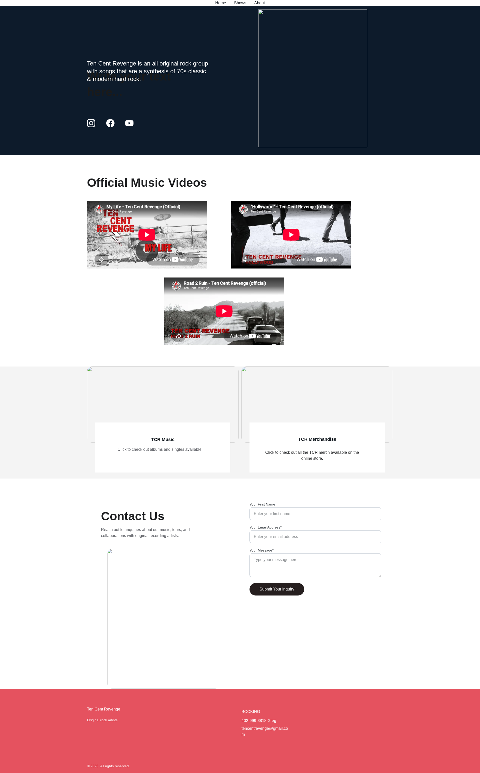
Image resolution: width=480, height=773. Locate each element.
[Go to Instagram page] (93, 123)
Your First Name (262, 504)
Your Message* (262, 550)
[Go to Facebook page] (113, 123)
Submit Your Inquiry (277, 589)
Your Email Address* (266, 527)
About (259, 3)
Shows (240, 3)
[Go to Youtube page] (129, 123)
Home (220, 3)
